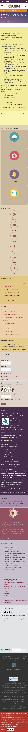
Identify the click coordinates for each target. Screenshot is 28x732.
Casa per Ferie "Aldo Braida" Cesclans (14, 553)
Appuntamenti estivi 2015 (11, 94)
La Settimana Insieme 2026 (11, 292)
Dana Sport (6, 449)
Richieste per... (8, 329)
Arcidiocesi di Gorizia (10, 547)
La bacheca (7, 286)
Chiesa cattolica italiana (10, 579)
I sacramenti (7, 326)
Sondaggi (14, 219)
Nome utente (5, 360)
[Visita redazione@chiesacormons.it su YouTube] (2, 1)
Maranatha (7, 593)
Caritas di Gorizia (9, 569)
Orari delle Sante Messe (11, 314)
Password (4, 366)
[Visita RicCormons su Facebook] (0, 1)
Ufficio (6, 320)
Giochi (14, 262)
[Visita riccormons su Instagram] (4, 1)
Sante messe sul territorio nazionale (14, 317)
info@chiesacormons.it (13, 669)
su (13, 107)
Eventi (7, 21)
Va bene (3, 729)
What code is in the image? (9, 394)
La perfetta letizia (9, 599)
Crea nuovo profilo (8, 373)
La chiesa (6, 590)
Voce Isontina (8, 549)
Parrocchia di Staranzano (11, 565)
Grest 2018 (9, 102)
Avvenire (6, 588)
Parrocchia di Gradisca (10, 555)
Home (2, 21)
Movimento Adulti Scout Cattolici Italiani (15, 586)
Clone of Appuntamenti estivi (14, 104)
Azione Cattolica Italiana (10, 581)
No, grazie (10, 729)
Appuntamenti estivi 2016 (11, 95)
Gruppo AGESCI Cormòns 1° (12, 551)
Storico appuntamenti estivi (12, 295)
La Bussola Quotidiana (10, 597)
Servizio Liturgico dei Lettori (12, 334)
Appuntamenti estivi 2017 (11, 97)
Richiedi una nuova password (11, 376)
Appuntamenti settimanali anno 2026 (14, 284)
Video (14, 241)
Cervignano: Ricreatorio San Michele (14, 557)
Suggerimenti (8, 332)
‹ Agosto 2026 (6, 107)
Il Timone (6, 595)
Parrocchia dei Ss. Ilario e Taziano (13, 559)
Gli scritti (6, 591)
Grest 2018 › (22, 107)
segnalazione (18, 503)
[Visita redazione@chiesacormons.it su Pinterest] (6, 1)
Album (14, 230)
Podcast (14, 252)
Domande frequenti (9, 323)
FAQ (14, 273)
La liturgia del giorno (10, 312)
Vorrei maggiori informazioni (9, 726)
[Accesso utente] (26, 1)
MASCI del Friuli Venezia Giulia (12, 567)
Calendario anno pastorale (11, 289)
